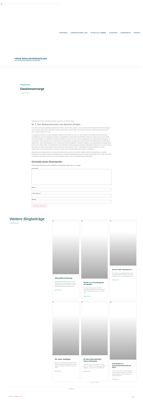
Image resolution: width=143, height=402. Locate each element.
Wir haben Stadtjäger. (63, 359)
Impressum (71, 388)
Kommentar (35, 168)
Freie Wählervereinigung (31, 59)
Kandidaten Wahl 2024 (79, 32)
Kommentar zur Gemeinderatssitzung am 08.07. (121, 365)
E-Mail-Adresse (36, 193)
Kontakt (137, 32)
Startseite (63, 32)
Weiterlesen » (58, 290)
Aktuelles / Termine (98, 32)
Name (34, 187)
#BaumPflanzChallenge (63, 278)
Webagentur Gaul (18, 396)
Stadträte (113, 32)
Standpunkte (126, 32)
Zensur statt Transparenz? (122, 269)
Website (34, 199)
